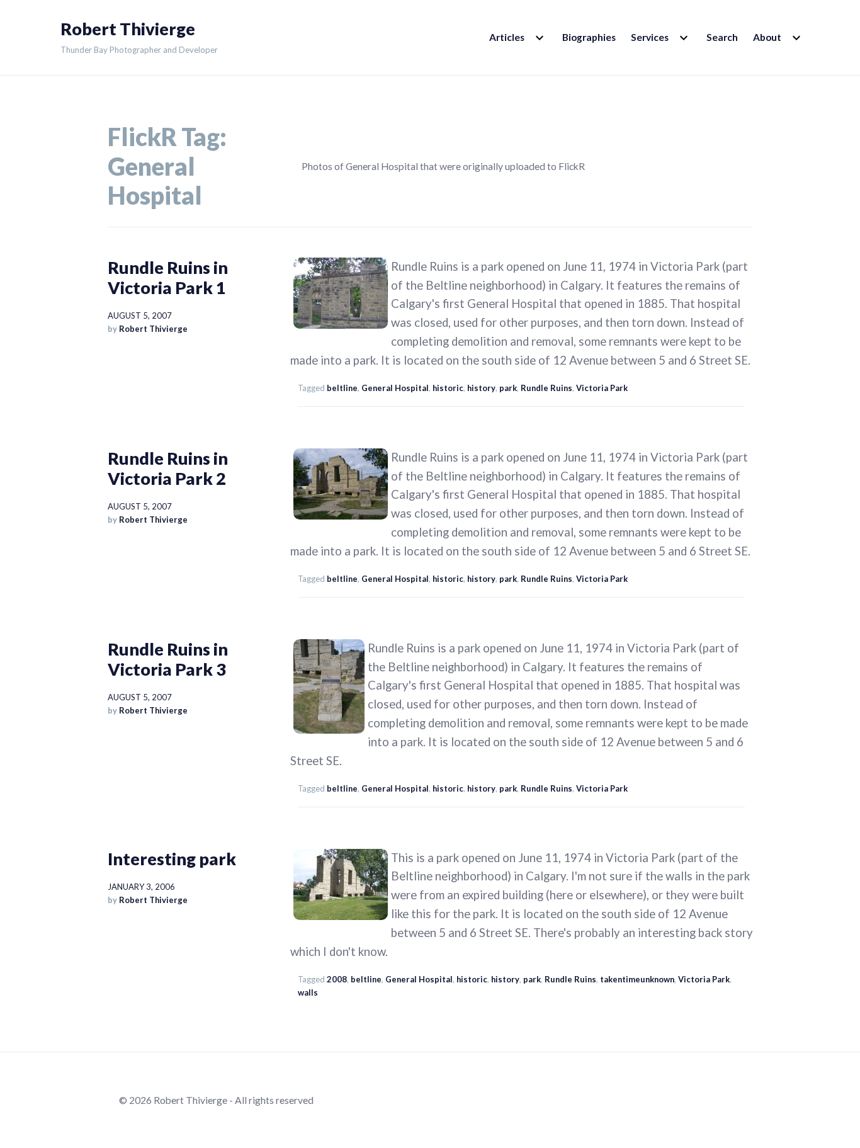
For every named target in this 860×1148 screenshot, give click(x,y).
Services (650, 37)
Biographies (589, 37)
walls (308, 992)
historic (448, 388)
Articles (506, 37)
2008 (337, 979)
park (508, 388)
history (481, 388)
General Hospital (395, 388)
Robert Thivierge (127, 29)
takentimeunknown (637, 979)
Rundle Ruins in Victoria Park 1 (168, 277)
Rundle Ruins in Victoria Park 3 (168, 659)
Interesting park (172, 858)
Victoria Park (602, 388)
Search (722, 37)
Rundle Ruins (546, 388)
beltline (342, 388)
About (767, 37)
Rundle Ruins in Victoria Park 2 (168, 468)
